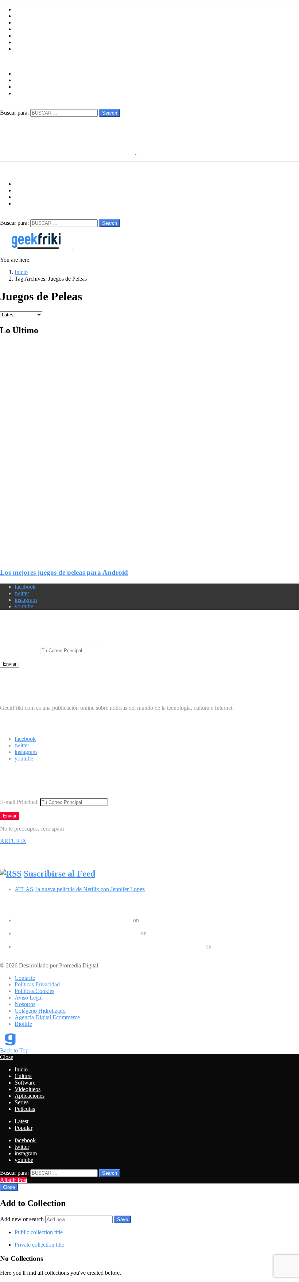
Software (25, 22)
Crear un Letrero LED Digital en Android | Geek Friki (77, 933)
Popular (23, 1128)
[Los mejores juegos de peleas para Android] (149, 446)
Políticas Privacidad (37, 984)
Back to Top (14, 1050)
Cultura (23, 16)
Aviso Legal (29, 997)
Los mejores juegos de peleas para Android (64, 572)
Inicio (21, 9)
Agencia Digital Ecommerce (47, 1017)
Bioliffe (23, 1024)
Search (109, 113)
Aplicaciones (29, 35)
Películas (25, 49)
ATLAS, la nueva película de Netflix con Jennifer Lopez (80, 889)
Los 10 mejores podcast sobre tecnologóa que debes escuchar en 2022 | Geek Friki (109, 946)
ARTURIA (13, 841)
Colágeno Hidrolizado (40, 1011)
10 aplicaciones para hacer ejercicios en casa (65, 940)
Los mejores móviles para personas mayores (65, 953)
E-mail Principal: (20, 650)
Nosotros (25, 1004)
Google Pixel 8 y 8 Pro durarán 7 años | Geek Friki (73, 920)
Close (6, 1057)
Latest (21, 1121)
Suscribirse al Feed (59, 873)
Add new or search (22, 1219)
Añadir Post (13, 1180)
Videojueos (27, 29)
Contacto (25, 978)
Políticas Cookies (34, 991)
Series (21, 42)
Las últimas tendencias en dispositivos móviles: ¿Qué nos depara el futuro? (100, 927)
